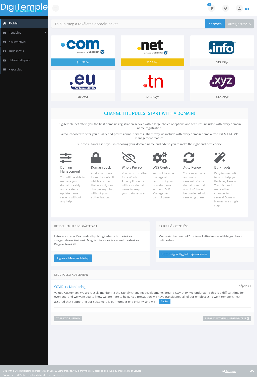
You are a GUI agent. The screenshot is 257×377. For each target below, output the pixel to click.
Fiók (247, 8)
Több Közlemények (68, 318)
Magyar (230, 371)
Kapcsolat (14, 69)
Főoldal (12, 23)
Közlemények (16, 42)
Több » (164, 301)
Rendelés (14, 32)
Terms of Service (132, 370)
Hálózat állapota (18, 60)
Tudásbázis (15, 51)
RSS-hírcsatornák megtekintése (226, 318)
